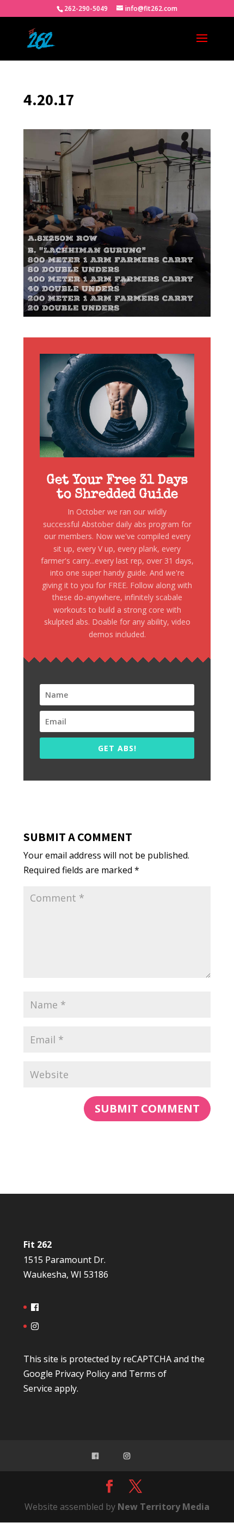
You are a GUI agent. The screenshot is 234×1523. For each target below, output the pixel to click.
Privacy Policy (82, 1374)
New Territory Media (164, 1507)
